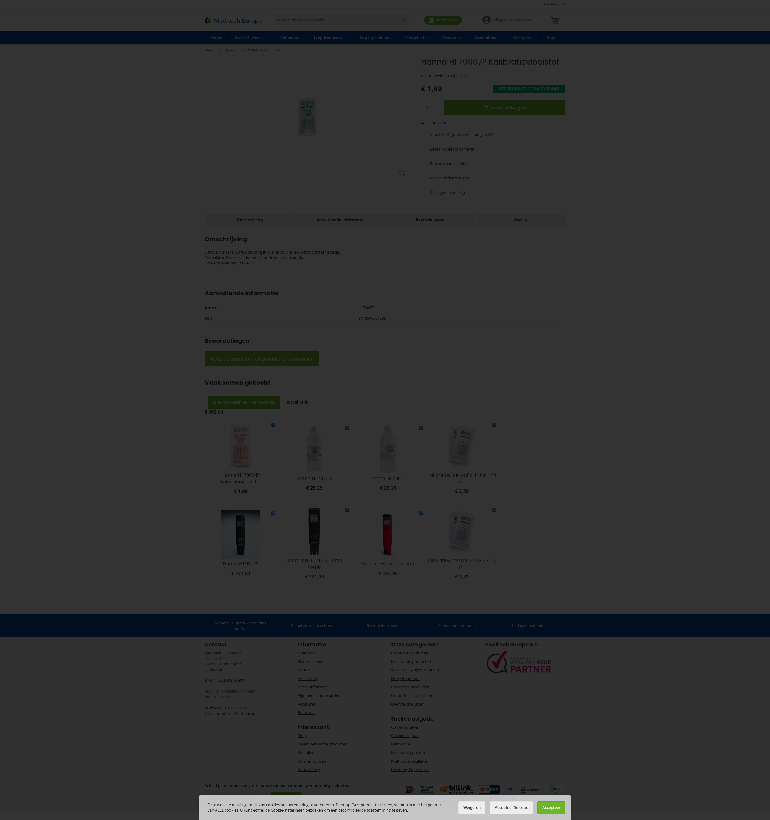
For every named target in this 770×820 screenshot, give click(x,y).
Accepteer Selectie (511, 807)
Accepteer (551, 807)
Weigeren (472, 807)
